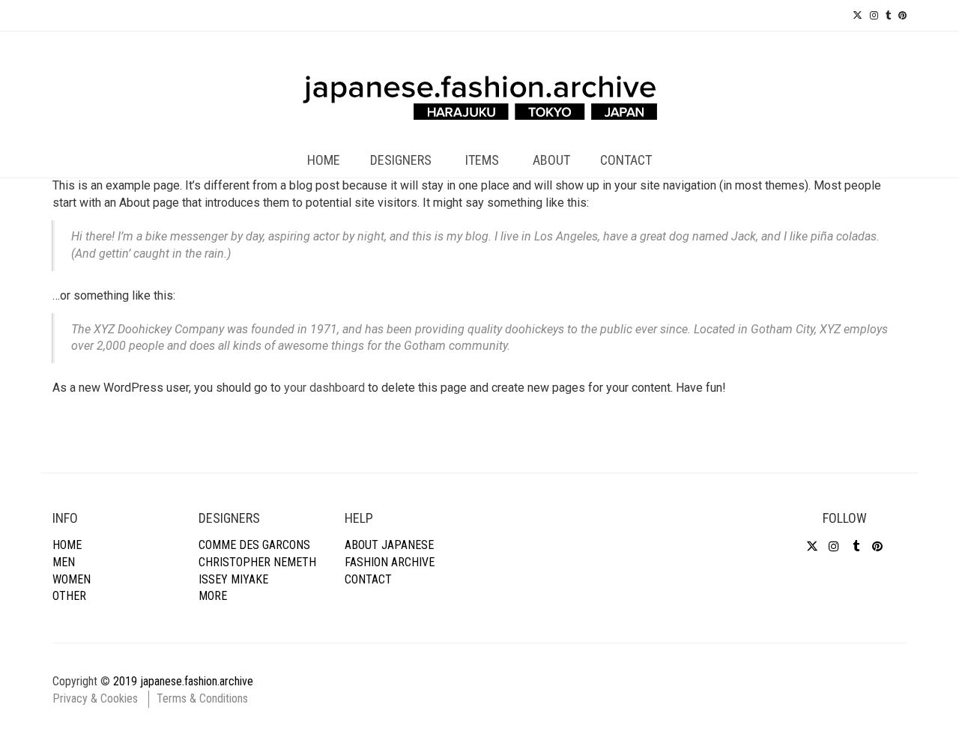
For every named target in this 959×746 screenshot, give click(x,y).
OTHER (69, 596)
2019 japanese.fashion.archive (183, 681)
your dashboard (324, 387)
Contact (368, 579)
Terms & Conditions (202, 698)
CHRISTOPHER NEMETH (257, 562)
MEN (63, 562)
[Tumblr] (888, 15)
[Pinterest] (902, 15)
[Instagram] (874, 15)
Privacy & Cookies (95, 698)
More (213, 596)
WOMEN (71, 579)
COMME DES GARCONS (254, 545)
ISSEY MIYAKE (233, 579)
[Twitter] (857, 15)
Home (67, 545)
